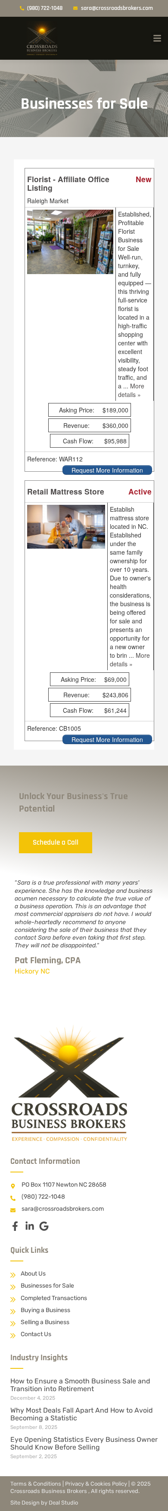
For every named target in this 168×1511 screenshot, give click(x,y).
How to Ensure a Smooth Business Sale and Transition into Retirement (80, 1385)
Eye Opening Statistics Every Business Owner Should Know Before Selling (84, 1443)
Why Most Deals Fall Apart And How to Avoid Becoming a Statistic (81, 1414)
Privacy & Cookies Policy (96, 1483)
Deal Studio (63, 1502)
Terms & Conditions (35, 1483)
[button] (157, 38)
